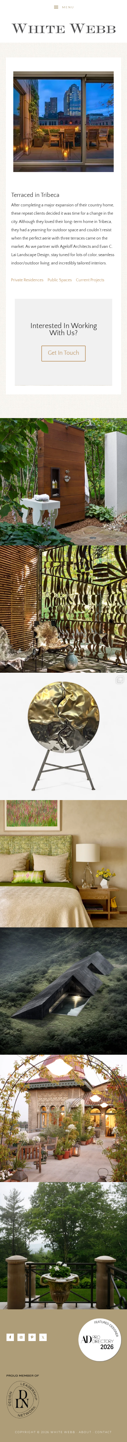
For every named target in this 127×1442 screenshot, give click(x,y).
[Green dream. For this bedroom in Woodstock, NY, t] (63, 863)
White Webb (63, 29)
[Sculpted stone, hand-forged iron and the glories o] (63, 1245)
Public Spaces (60, 280)
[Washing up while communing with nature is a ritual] (63, 481)
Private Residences (27, 280)
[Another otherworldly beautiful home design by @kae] (63, 991)
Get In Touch (63, 353)
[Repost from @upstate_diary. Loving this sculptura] (63, 609)
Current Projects (90, 280)
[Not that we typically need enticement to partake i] (63, 736)
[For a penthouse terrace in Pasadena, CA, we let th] (63, 1118)
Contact (103, 1432)
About (85, 1432)
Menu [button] (68, 7)
